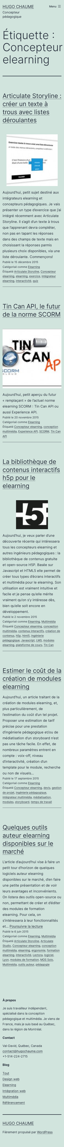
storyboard (22, 802)
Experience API (28, 431)
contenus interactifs (31, 631)
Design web (11, 1079)
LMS (39, 640)
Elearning (34, 267)
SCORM (44, 431)
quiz (35, 280)
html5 (26, 635)
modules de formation (24, 959)
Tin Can (49, 645)
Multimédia (48, 621)
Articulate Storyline (26, 271)
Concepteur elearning (28, 426)
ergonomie (38, 950)
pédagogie (42, 964)
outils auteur (26, 964)
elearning (22, 276)
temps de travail (41, 802)
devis (47, 787)
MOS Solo (46, 959)
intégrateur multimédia (17, 797)
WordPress (45, 1132)
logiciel (48, 955)
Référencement (14, 1102)
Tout (6, 1073)
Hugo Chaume (18, 6)
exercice (34, 276)
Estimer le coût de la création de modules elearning (32, 679)
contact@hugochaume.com (23, 1051)
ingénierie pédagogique (31, 792)
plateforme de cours (29, 645)
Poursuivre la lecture (26, 926)
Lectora (38, 955)
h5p (18, 635)
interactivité (23, 280)
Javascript (28, 640)
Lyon (6, 959)
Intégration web (14, 1091)
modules (8, 802)
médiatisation (42, 797)
